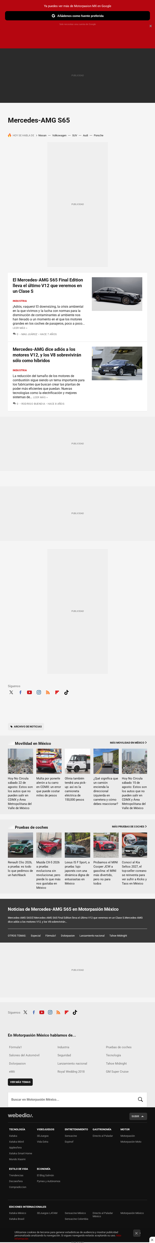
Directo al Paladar (103, 1135)
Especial (36, 935)
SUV (74, 135)
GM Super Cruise (117, 1071)
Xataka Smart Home (20, 1153)
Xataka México (17, 1213)
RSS (48, 692)
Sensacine (71, 1135)
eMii (12, 1071)
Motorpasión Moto (130, 1141)
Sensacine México (75, 1213)
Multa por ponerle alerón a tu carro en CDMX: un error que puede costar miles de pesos (48, 787)
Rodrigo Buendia (33, 403)
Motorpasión (127, 1135)
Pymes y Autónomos (48, 1181)
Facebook (20, 692)
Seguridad (64, 1055)
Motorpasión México (132, 1213)
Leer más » (20, 327)
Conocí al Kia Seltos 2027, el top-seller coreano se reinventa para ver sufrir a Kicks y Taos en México (134, 873)
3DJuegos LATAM (47, 1213)
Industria (20, 300)
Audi (85, 135)
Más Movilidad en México (127, 742)
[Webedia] (20, 1115)
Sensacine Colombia (76, 1218)
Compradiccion (17, 1187)
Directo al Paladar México (103, 1215)
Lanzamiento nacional (92, 935)
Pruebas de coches (31, 827)
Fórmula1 (50, 935)
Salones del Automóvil (24, 1055)
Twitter (11, 692)
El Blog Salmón (45, 1175)
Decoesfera (16, 1181)
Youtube (29, 692)
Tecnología (113, 1055)
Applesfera (15, 1147)
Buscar (140, 1099)
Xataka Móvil (16, 1141)
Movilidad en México (33, 743)
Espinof (69, 1141)
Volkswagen (59, 135)
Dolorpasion (68, 935)
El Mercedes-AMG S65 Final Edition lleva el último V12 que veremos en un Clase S (48, 285)
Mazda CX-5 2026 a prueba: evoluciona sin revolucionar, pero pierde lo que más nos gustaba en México (48, 875)
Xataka (13, 1135)
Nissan (42, 135)
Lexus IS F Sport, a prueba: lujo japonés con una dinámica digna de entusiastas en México (77, 873)
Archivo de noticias (28, 726)
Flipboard (57, 692)
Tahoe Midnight (118, 935)
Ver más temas (20, 1082)
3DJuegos (43, 1135)
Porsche (98, 135)
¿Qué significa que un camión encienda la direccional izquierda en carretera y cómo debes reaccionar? (105, 791)
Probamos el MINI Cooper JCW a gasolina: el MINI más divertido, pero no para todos (105, 873)
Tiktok (66, 692)
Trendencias (16, 1175)
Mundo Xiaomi (17, 1159)
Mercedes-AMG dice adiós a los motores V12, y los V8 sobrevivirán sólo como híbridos (47, 355)
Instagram (39, 692)
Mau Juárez (29, 334)
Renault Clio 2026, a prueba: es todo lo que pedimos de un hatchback (20, 869)
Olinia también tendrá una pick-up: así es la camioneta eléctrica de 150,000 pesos (75, 789)
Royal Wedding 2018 (71, 1071)
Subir (135, 1116)
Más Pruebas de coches (128, 826)
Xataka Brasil (16, 1218)
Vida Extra (42, 1141)
